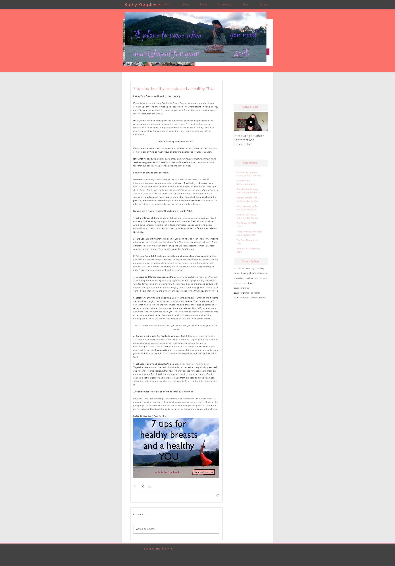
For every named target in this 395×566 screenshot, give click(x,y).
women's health (241, 298)
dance (236, 273)
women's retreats (258, 298)
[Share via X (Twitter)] (142, 486)
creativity (260, 268)
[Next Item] (262, 122)
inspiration (239, 278)
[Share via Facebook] (134, 486)
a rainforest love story (244, 268)
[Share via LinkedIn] (149, 486)
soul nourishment (242, 288)
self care (238, 283)
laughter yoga (251, 278)
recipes (263, 278)
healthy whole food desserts (254, 273)
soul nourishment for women (247, 293)
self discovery (250, 283)
